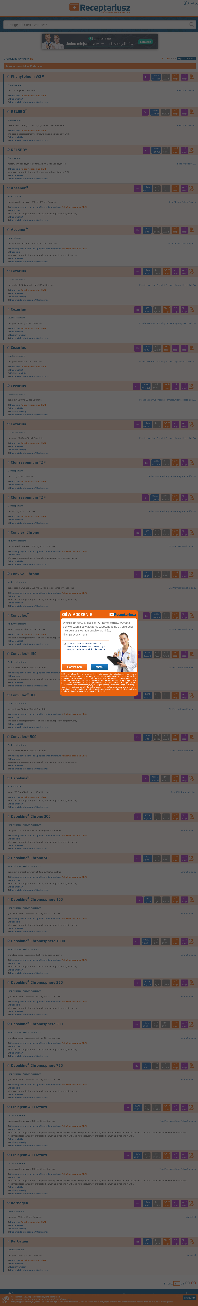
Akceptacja (75, 667)
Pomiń (99, 667)
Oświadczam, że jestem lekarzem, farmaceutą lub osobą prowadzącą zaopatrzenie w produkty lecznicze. (86, 646)
